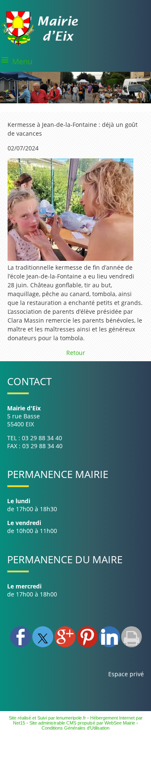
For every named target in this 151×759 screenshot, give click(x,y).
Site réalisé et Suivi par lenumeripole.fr (47, 717)
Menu (22, 61)
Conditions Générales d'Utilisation (75, 727)
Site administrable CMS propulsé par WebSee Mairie (82, 722)
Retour (75, 353)
